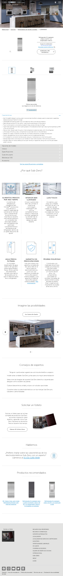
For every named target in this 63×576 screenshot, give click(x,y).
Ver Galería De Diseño (31, 314)
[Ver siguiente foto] (57, 332)
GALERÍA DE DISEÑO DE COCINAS (42, 550)
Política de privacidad (26, 572)
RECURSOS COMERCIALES (40, 531)
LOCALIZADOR (37, 536)
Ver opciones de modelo (46, 45)
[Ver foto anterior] (5, 332)
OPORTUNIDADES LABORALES (41, 543)
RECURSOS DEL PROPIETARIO (41, 529)
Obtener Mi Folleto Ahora (17, 429)
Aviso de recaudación (13, 572)
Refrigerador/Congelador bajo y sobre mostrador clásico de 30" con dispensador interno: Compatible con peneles (31, 503)
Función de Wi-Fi (32, 110)
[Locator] (55, 2)
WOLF (34, 558)
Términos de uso (38, 572)
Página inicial (5, 29)
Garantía (4, 572)
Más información (32, 282)
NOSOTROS (36, 541)
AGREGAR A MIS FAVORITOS (45, 51)
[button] (31, 115)
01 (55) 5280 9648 (31, 457)
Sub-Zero (13, 29)
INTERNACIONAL (37, 553)
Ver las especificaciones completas (31, 164)
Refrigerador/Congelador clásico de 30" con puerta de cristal (52, 502)
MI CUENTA (36, 546)
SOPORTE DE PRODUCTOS (40, 534)
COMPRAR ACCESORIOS (39, 548)
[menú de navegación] (59, 2)
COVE (34, 561)
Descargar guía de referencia (45, 47)
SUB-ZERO (36, 555)
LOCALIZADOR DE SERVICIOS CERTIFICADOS (45, 539)
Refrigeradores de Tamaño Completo (27, 29)
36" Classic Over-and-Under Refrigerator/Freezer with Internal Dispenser (11, 502)
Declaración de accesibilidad (51, 572)
